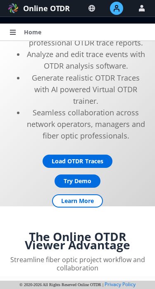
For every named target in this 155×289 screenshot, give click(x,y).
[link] (32, 32)
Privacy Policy (120, 284)
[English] (91, 8)
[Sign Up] (116, 8)
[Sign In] (141, 8)
